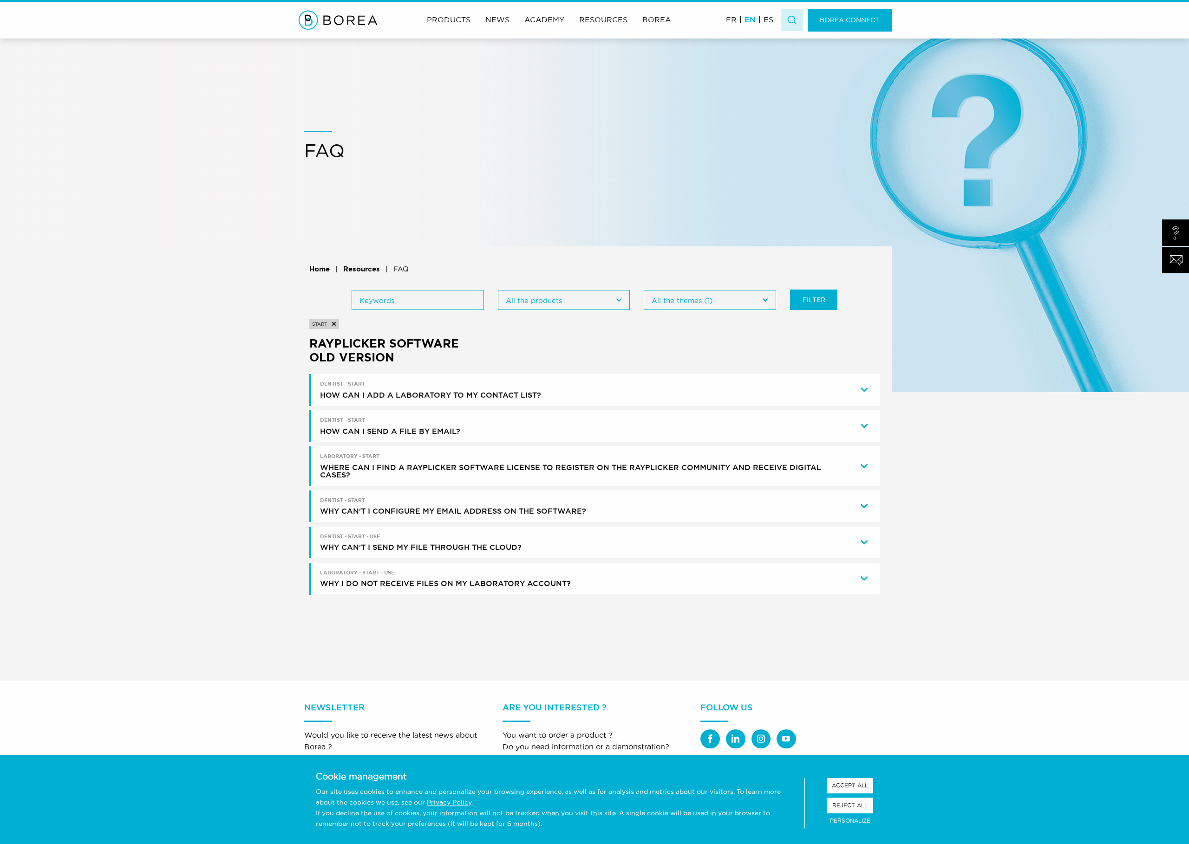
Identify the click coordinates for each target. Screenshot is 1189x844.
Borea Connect (849, 20)
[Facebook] (710, 739)
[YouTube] (786, 739)
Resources (603, 19)
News (497, 19)
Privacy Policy (449, 802)
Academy (544, 19)
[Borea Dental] (338, 20)
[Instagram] (761, 739)
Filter (814, 299)
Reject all (850, 805)
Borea (656, 19)
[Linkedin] (735, 739)
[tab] (595, 390)
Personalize (850, 821)
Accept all (850, 785)
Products (448, 19)
